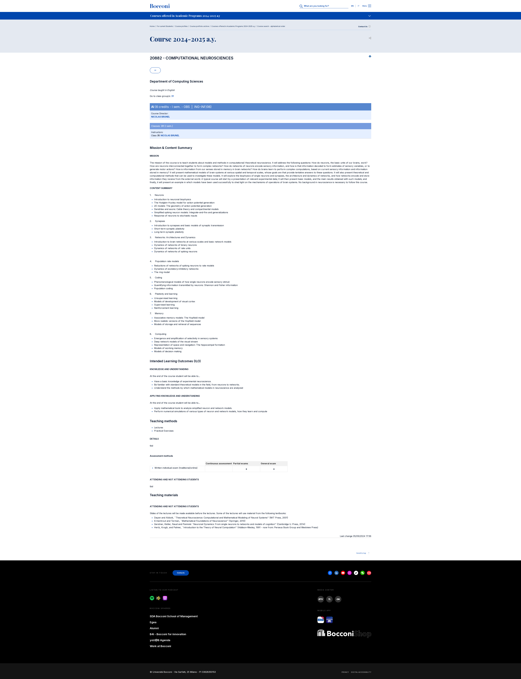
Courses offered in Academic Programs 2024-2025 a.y (233, 26)
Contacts (181, 573)
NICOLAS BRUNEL (160, 116)
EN (352, 6)
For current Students (165, 26)
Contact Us (362, 27)
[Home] (160, 6)
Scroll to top (361, 553)
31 (172, 96)
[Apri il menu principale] (369, 6)
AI (155, 70)
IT (358, 6)
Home (152, 26)
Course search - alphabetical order (271, 26)
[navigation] (260, 16)
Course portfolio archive (199, 26)
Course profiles (181, 26)
